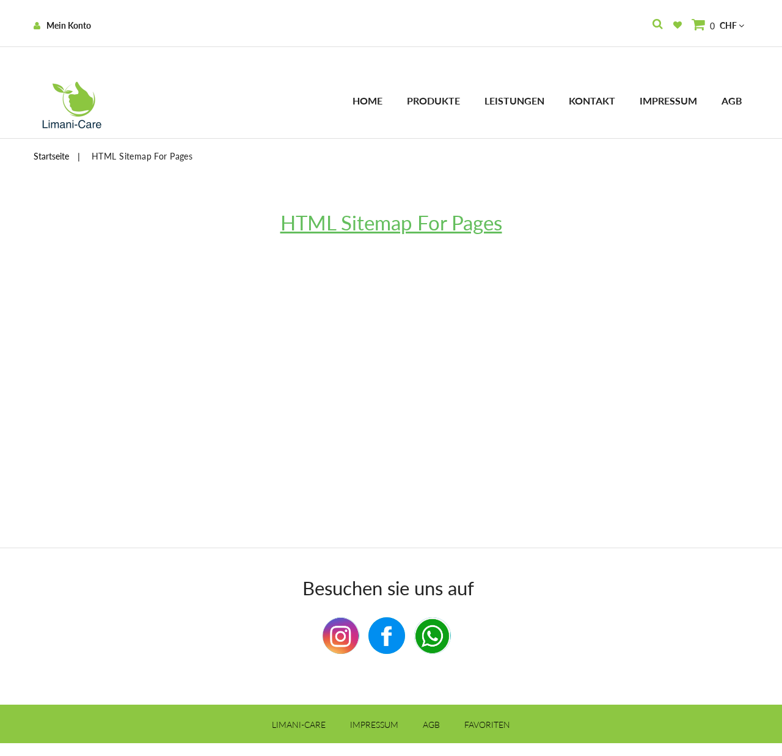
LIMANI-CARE (299, 724)
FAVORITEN (487, 724)
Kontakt (592, 100)
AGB (732, 100)
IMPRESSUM (374, 724)
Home (367, 100)
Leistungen (514, 100)
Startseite (51, 156)
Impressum (668, 100)
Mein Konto (68, 25)
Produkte (433, 100)
